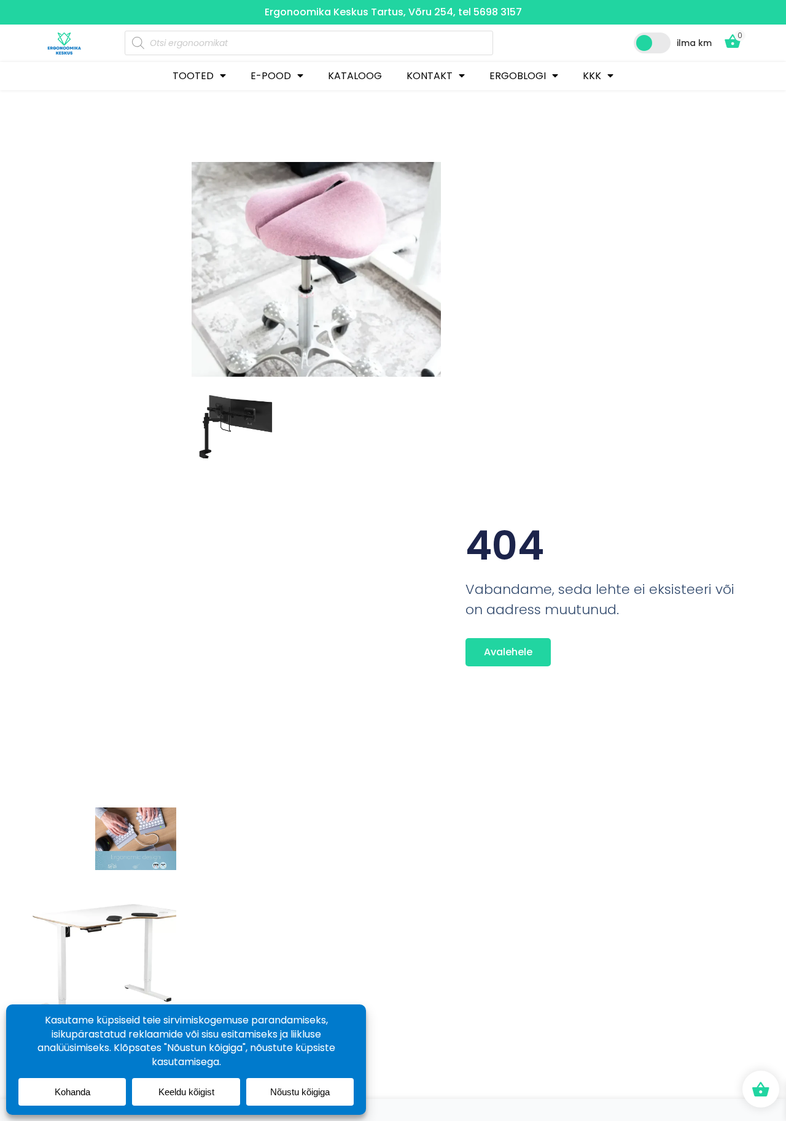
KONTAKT (430, 76)
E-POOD (271, 76)
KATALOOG (355, 76)
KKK (592, 76)
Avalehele (508, 652)
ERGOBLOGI (517, 76)
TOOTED (193, 76)
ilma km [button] (694, 43)
